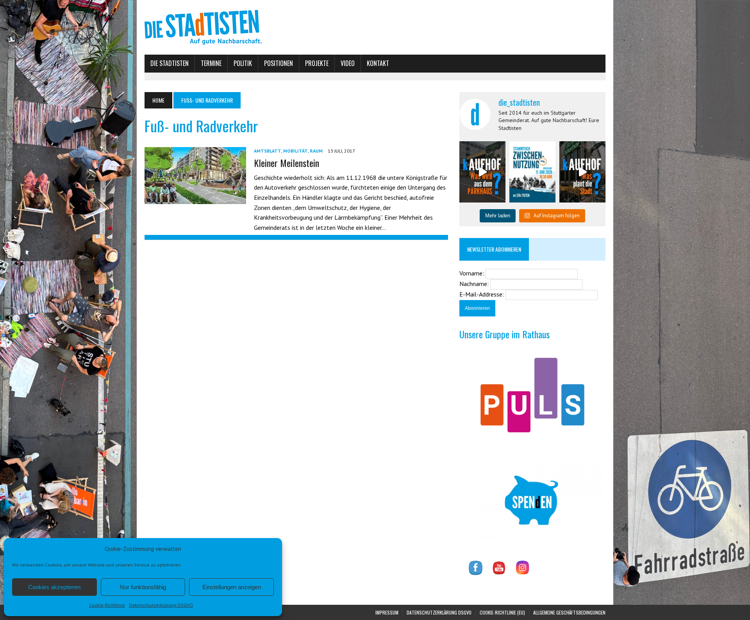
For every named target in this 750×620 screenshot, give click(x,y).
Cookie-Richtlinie (107, 605)
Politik (243, 63)
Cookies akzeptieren (54, 587)
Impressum (386, 612)
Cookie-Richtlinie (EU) (502, 612)
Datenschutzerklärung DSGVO (161, 605)
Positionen (278, 63)
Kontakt (378, 63)
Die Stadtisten (169, 63)
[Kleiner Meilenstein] (195, 199)
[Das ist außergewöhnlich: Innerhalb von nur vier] (582, 172)
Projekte (317, 63)
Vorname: (472, 273)
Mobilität (295, 151)
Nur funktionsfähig (143, 587)
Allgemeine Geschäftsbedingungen (569, 612)
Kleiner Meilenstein (286, 163)
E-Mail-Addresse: (482, 294)
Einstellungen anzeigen (231, 587)
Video (348, 63)
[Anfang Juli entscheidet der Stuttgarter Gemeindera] (482, 172)
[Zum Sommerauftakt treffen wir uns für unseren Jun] (532, 172)
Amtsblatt (267, 151)
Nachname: (474, 284)
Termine (211, 63)
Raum (316, 151)
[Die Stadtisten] (375, 27)
